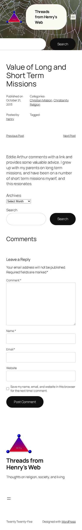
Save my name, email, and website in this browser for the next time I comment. (43, 389)
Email (10, 349)
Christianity (61, 100)
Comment (13, 280)
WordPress (69, 521)
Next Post (69, 136)
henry (10, 119)
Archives (13, 195)
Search (62, 44)
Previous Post (15, 136)
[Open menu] (73, 17)
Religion (35, 104)
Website (11, 368)
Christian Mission (41, 100)
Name (11, 331)
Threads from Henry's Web (46, 17)
